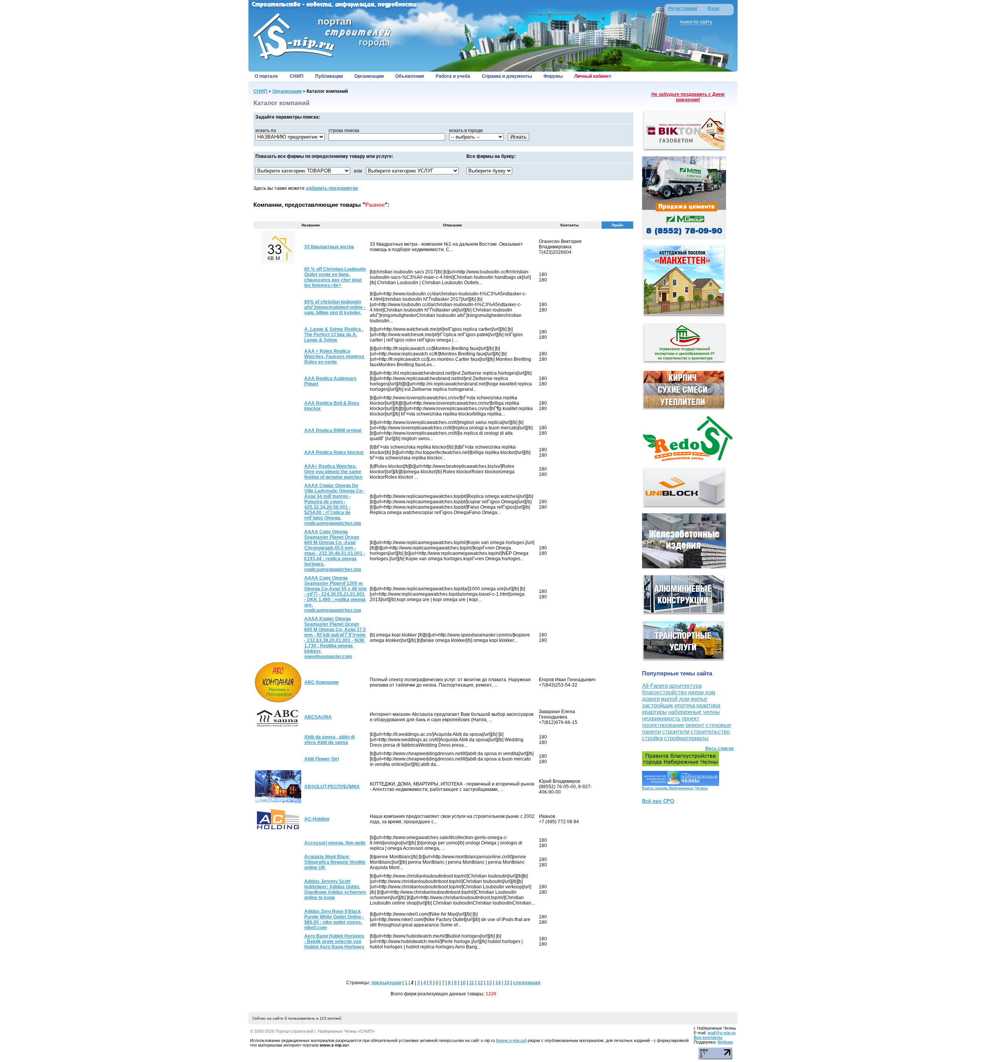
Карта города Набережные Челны (675, 788)
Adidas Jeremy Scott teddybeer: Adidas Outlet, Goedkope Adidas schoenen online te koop (335, 889)
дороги (651, 698)
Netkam (725, 1042)
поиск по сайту (696, 22)
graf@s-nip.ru (722, 1032)
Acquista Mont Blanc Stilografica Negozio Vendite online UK (335, 862)
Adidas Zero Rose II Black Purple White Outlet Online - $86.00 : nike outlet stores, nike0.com (334, 919)
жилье (699, 698)
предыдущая (386, 982)
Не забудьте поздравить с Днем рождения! (687, 97)
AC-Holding (316, 819)
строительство (710, 731)
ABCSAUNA (318, 717)
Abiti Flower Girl (321, 759)
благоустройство (664, 692)
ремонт (695, 725)
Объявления (409, 76)
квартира (708, 705)
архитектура (685, 685)
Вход (713, 8)
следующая (526, 982)
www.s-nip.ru (511, 1040)
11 (471, 982)
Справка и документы (507, 76)
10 (463, 982)
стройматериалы (686, 738)
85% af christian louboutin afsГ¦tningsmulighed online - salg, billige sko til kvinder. (335, 307)
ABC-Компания (321, 682)
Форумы (553, 76)
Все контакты (708, 1037)
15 (507, 982)
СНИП (297, 76)
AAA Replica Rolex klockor (334, 452)
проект (690, 718)
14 (498, 982)
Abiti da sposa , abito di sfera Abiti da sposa (329, 739)
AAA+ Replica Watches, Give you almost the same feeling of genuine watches (333, 472)
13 (489, 982)
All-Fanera (655, 685)
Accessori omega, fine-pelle (335, 843)
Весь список (719, 748)
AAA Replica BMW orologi (332, 430)
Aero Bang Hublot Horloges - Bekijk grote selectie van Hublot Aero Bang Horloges (334, 941)
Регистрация (682, 8)
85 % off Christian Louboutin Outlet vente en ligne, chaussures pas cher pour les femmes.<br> (335, 277)
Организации (369, 76)
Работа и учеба (453, 76)
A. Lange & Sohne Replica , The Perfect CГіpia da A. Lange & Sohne (333, 335)
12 (480, 982)
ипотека (684, 705)
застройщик (657, 705)
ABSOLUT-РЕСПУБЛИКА (332, 786)
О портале (266, 76)
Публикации (329, 76)
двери (696, 692)
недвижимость (661, 718)
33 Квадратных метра (329, 247)
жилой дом (675, 698)
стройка (652, 738)
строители (675, 731)
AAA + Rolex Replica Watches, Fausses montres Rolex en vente (334, 356)
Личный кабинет (592, 76)
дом (710, 692)
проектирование (663, 725)
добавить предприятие (332, 188)
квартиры (654, 712)
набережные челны (694, 712)
